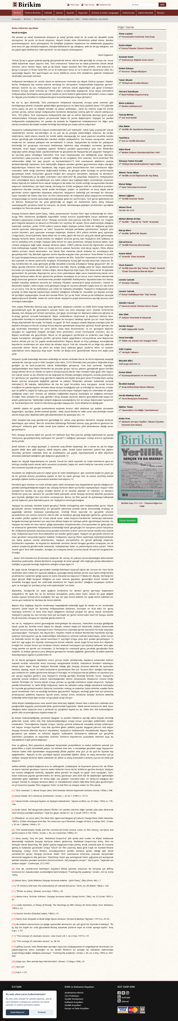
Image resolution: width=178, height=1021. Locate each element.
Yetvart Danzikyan (128, 91)
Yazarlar (70, 12)
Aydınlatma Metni (74, 992)
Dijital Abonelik (145, 12)
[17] (14, 935)
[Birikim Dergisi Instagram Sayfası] (127, 993)
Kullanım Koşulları (74, 1002)
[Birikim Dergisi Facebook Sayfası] (119, 993)
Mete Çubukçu (126, 103)
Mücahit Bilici (126, 360)
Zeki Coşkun (125, 349)
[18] (14, 941)
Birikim (17, 12)
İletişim (160, 12)
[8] (13, 868)
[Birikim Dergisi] (26, 4)
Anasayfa (16, 19)
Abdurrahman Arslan (129, 218)
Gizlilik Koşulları (73, 1005)
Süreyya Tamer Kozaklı (131, 160)
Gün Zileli (123, 314)
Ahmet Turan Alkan (129, 172)
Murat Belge (125, 184)
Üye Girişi (89, 4)
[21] (14, 966)
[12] (14, 896)
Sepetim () (105, 4)
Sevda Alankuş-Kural (129, 395)
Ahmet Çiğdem (126, 195)
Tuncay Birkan (126, 114)
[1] (13, 790)
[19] (14, 946)
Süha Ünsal (124, 149)
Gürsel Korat (125, 241)
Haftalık (48, 12)
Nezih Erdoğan (19, 32)
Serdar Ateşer (126, 325)
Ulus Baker (124, 126)
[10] (14, 885)
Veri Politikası (72, 995)
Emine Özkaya (126, 68)
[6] (13, 829)
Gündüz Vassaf (126, 302)
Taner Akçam (125, 79)
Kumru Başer (125, 45)
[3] (13, 801)
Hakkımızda (128, 12)
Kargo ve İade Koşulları (77, 1008)
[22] (14, 972)
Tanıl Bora (124, 137)
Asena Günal (125, 253)
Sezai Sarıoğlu (126, 337)
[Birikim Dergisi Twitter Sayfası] (123, 993)
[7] (13, 838)
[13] (14, 904)
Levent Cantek (126, 279)
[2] (13, 795)
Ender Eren (124, 418)
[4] (13, 809)
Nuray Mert (125, 230)
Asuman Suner (126, 56)
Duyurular (83, 12)
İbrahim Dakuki (127, 383)
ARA (162, 4)
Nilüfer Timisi (126, 406)
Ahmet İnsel (125, 207)
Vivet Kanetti (126, 265)
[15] (14, 918)
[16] (14, 924)
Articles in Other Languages (105, 12)
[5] (13, 818)
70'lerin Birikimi (32, 12)
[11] (14, 891)
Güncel (59, 12)
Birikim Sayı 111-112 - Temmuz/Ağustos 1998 (56, 19)
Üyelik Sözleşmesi (74, 998)
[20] (14, 961)
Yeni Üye (74, 4)
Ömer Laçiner (126, 33)
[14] (14, 913)
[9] (22, 384)
